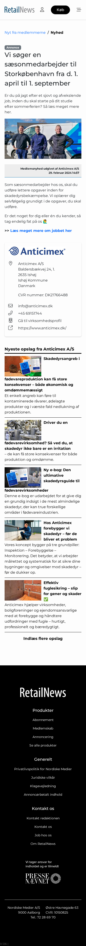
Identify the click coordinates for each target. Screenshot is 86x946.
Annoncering (43, 737)
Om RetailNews (43, 844)
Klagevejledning (43, 786)
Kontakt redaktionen (43, 818)
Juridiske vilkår (43, 777)
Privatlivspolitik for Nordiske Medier (43, 769)
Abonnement (43, 720)
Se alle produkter (43, 745)
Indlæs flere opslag (43, 638)
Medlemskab (43, 728)
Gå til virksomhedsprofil (39, 321)
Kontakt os (43, 827)
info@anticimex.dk (35, 306)
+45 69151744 (30, 313)
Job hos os (43, 835)
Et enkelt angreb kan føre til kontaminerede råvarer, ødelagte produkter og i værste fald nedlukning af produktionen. (42, 385)
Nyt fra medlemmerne (25, 32)
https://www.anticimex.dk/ (42, 328)
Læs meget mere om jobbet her (41, 230)
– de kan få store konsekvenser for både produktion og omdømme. (41, 441)
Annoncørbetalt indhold (43, 794)
